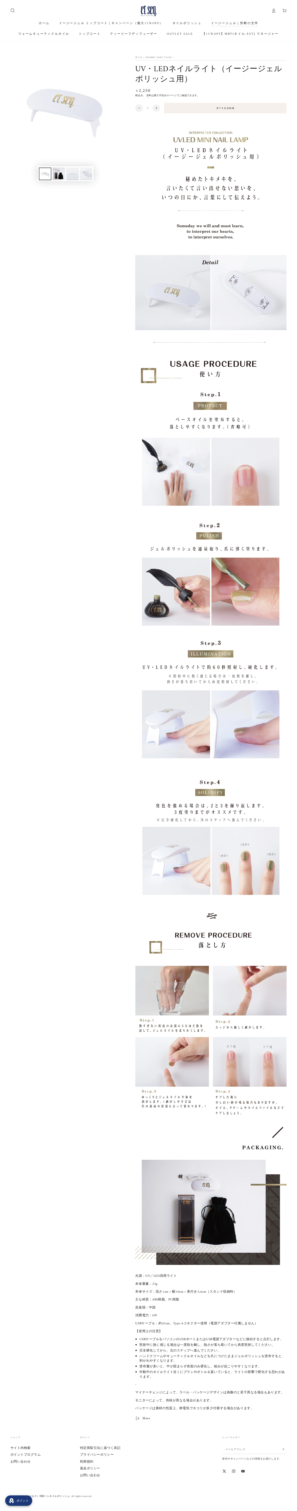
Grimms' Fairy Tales (158, 57)
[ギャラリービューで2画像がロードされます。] (59, 174)
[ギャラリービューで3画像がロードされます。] (72, 174)
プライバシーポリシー (97, 1455)
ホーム (139, 57)
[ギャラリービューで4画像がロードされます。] (86, 174)
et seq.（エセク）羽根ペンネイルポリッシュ (45, 1496)
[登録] (284, 1449)
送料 (148, 95)
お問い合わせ (20, 1462)
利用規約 (86, 1462)
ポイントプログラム (25, 1455)
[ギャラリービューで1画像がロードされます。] (45, 174)
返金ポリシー (90, 1468)
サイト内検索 (20, 1448)
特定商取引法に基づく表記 (100, 1448)
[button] (12, 10)
